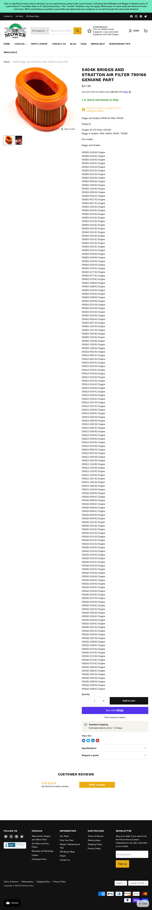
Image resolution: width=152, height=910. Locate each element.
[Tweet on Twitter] (88, 740)
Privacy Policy (94, 848)
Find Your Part (66, 840)
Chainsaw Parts (39, 859)
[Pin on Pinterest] (97, 740)
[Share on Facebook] (83, 740)
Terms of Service (95, 836)
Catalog (20, 44)
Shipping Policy (95, 844)
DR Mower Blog (32, 16)
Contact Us (8, 16)
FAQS (84, 44)
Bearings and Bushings (42, 851)
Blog (73, 44)
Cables (35, 855)
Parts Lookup (39, 44)
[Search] (77, 30)
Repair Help (98, 44)
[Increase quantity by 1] (103, 701)
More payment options (115, 717)
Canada (137, 883)
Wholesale (10, 52)
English (119, 883)
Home (7, 44)
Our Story (19, 16)
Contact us (59, 44)
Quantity (86, 694)
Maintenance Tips (119, 44)
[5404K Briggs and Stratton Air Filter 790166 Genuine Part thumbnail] (8, 140)
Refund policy (94, 840)
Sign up (122, 863)
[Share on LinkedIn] (93, 740)
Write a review (97, 784)
